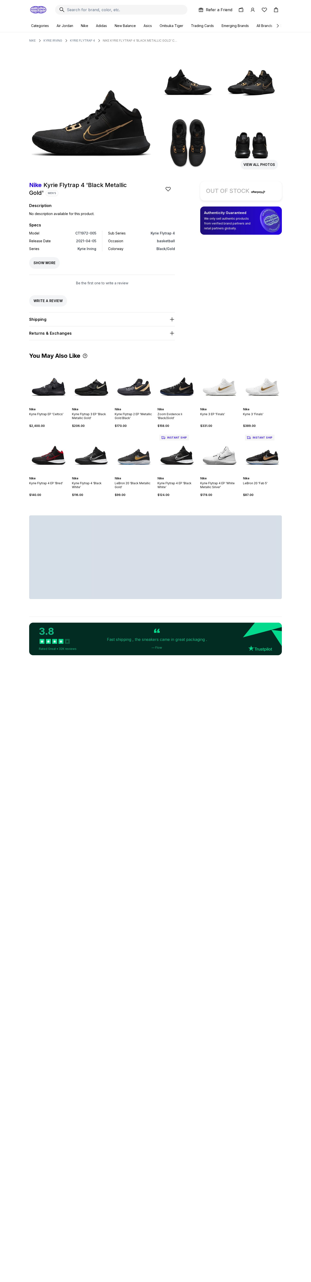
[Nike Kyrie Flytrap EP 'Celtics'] (48, 383)
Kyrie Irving (52, 40)
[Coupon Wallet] (241, 10)
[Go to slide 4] (49, 404)
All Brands (264, 26)
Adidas (101, 26)
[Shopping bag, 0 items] (276, 10)
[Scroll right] (277, 25)
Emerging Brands (235, 26)
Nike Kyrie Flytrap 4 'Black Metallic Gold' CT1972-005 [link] (140, 40)
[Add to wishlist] (168, 189)
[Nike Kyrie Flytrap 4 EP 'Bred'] (48, 452)
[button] (85, 356)
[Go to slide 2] (45, 404)
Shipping (37, 319)
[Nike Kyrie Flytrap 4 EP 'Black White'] (176, 452)
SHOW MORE (44, 263)
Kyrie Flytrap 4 (82, 40)
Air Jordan (65, 26)
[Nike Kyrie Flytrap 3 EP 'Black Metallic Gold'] (91, 383)
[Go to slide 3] (47, 404)
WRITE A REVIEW (48, 301)
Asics (148, 26)
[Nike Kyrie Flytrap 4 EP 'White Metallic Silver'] (219, 452)
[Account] (253, 10)
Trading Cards (202, 26)
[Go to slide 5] (51, 404)
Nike (84, 26)
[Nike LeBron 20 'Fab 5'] (262, 452)
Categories (40, 26)
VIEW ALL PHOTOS (259, 164)
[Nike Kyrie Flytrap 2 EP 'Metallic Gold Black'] (134, 383)
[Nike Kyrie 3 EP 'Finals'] (219, 383)
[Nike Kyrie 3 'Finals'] (262, 383)
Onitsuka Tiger (171, 26)
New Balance (125, 26)
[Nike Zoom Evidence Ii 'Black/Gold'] (176, 383)
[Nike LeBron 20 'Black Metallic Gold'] (134, 452)
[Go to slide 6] (53, 404)
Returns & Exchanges (50, 333)
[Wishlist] (264, 10)
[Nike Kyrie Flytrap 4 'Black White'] (91, 452)
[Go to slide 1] (43, 404)
